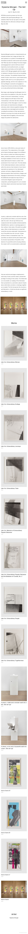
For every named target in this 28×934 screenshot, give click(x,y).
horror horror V (5, 874)
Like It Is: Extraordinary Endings (10, 404)
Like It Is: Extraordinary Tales (9, 488)
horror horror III (5, 832)
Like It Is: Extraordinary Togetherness (12, 660)
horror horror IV (5, 790)
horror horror (5, 899)
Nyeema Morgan (14, 918)
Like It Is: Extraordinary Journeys (11, 446)
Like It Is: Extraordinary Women (10, 362)
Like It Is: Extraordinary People (10, 618)
